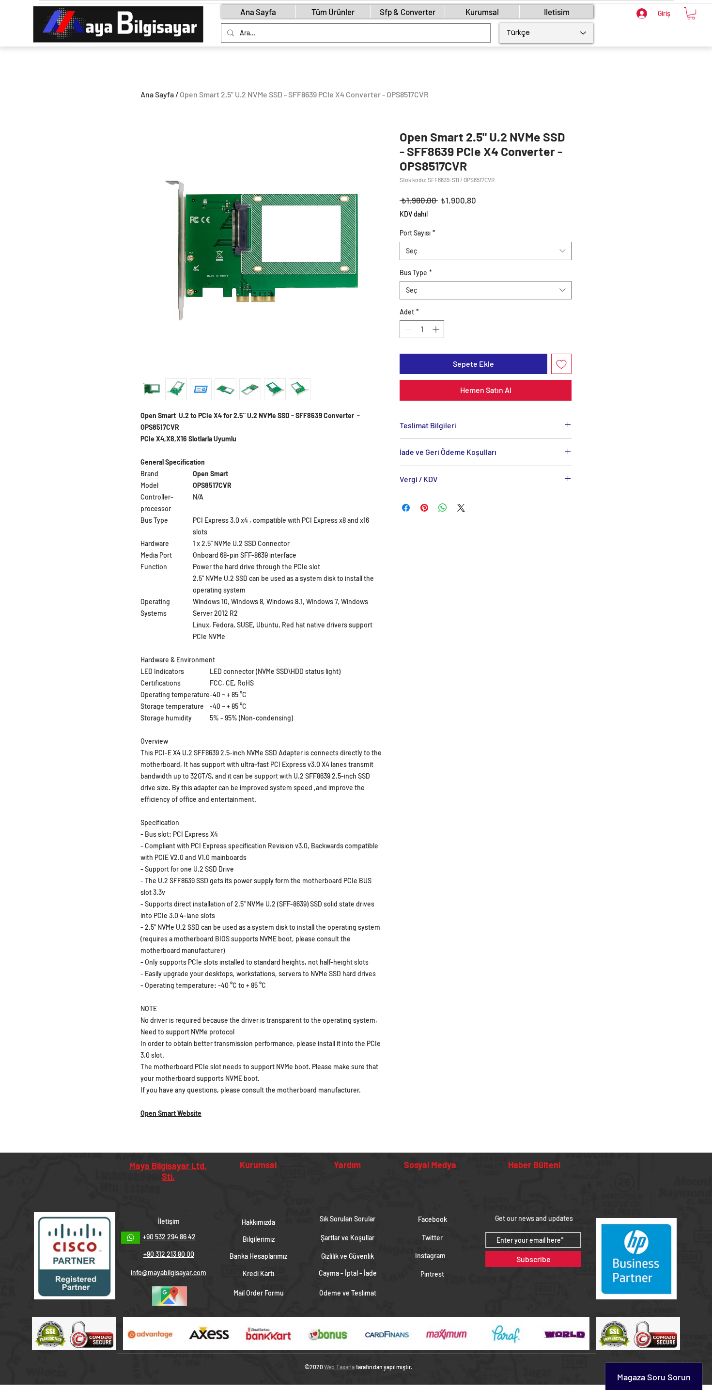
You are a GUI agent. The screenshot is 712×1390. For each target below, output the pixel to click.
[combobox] (486, 251)
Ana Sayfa (157, 94)
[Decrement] (407, 329)
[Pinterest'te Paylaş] (424, 508)
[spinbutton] (422, 329)
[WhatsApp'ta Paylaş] (443, 508)
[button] (691, 13)
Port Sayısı (417, 233)
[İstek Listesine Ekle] (561, 364)
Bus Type (416, 272)
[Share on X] (461, 508)
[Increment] (437, 329)
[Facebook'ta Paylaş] (406, 508)
